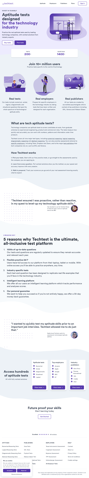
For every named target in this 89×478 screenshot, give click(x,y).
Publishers (63, 3)
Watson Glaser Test (30, 457)
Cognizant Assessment (53, 450)
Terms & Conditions (74, 457)
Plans (73, 3)
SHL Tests (27, 450)
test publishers (68, 143)
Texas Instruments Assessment (55, 446)
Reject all (23, 470)
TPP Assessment (51, 457)
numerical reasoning (54, 139)
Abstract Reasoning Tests (10, 457)
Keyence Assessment (52, 453)
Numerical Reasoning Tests (10, 446)
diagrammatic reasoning (19, 141)
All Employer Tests (52, 464)
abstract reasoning (38, 141)
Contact (70, 446)
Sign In (82, 3)
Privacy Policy (72, 453)
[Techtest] (8, 3)
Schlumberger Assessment (54, 460)
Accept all (10, 470)
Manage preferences (16, 474)
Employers (53, 3)
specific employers (18, 143)
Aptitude (42, 3)
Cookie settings (73, 460)
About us (70, 450)
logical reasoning (69, 139)
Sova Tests (27, 446)
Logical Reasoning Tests (9, 450)
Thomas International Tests (32, 460)
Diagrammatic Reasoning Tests (11, 453)
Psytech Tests (28, 453)
